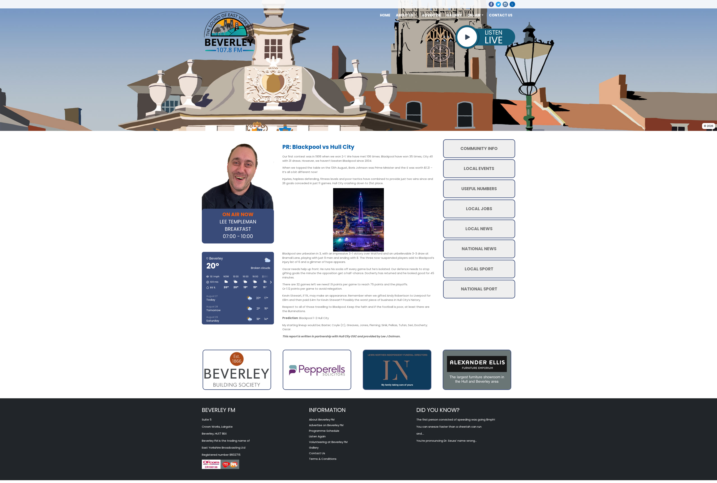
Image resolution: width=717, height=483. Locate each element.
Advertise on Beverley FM (326, 425)
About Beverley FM (321, 420)
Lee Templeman (238, 222)
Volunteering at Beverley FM (328, 442)
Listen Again (317, 437)
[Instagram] (504, 4)
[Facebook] (490, 4)
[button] (211, 282)
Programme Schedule (324, 431)
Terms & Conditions (322, 459)
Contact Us (317, 454)
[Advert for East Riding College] (477, 370)
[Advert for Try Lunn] (237, 370)
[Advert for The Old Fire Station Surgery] (398, 370)
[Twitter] (497, 4)
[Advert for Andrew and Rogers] (317, 370)
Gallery (314, 448)
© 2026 (708, 126)
